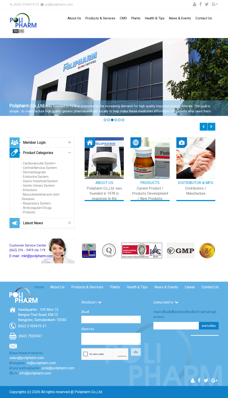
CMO (123, 18)
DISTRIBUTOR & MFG (195, 182)
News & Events (180, 18)
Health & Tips (155, 18)
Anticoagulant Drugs (37, 208)
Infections (30, 190)
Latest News (33, 223)
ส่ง (136, 352)
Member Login (34, 142)
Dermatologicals (34, 172)
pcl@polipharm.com (58, 4)
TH (15, 31)
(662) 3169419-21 (26, 4)
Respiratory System (37, 203)
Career (190, 287)
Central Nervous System (40, 168)
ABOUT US (104, 182)
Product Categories (38, 153)
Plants (135, 18)
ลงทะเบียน (209, 325)
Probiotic (29, 212)
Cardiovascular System (39, 163)
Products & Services (100, 18)
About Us (74, 18)
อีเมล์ (85, 312)
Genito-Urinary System (39, 185)
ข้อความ (87, 329)
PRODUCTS (149, 182)
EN (21, 31)
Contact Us (203, 18)
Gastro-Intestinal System (40, 181)
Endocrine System (36, 176)
